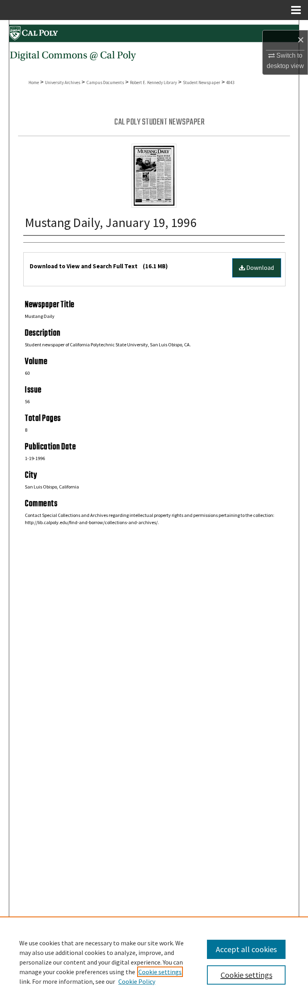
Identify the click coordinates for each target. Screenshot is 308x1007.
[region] (154, 962)
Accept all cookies (246, 949)
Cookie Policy (136, 981)
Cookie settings (160, 972)
